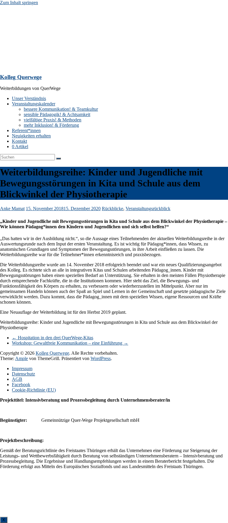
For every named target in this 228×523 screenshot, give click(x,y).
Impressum (22, 368)
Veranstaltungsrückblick (148, 208)
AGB (17, 379)
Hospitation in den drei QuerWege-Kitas (52, 337)
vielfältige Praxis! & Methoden (52, 119)
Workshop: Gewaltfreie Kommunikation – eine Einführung (70, 343)
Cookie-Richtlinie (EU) (34, 389)
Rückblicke (112, 208)
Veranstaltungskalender (33, 103)
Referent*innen (26, 130)
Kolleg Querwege (21, 77)
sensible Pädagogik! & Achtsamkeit (57, 114)
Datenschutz (23, 373)
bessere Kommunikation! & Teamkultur (61, 109)
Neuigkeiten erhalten (31, 135)
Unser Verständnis (29, 98)
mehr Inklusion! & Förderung (51, 125)
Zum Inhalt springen (19, 2)
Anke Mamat (12, 208)
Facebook (21, 384)
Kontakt (19, 141)
